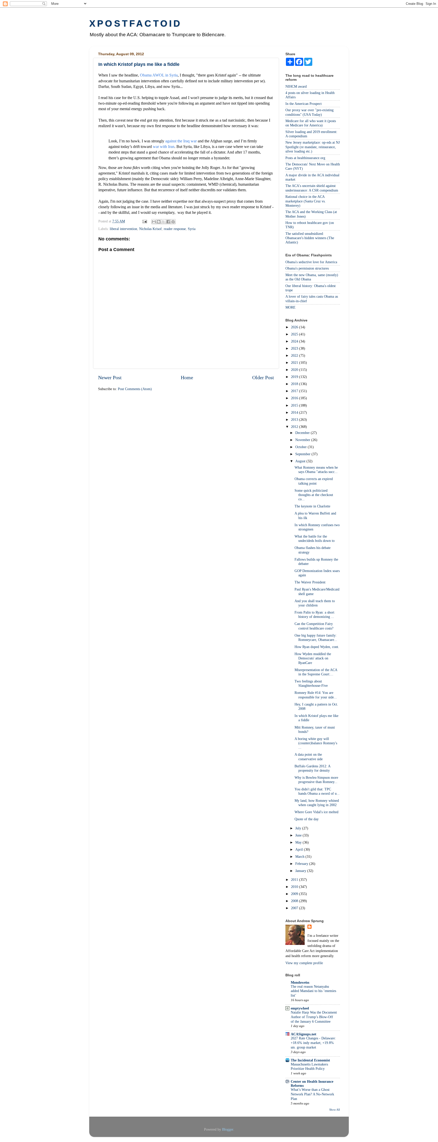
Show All (334, 1109)
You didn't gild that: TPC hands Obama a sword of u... (317, 791)
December (303, 433)
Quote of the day (307, 819)
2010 (295, 887)
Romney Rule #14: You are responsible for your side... (316, 695)
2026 (295, 327)
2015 (295, 405)
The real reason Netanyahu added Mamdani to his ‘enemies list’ (313, 991)
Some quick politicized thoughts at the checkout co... (314, 494)
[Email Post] (144, 221)
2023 (295, 348)
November (303, 440)
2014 (295, 412)
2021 (295, 362)
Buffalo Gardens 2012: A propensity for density (312, 768)
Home (187, 377)
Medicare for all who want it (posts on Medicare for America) (310, 123)
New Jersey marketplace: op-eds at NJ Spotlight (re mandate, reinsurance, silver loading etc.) (312, 146)
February (302, 864)
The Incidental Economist (310, 1060)
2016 (295, 398)
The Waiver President (310, 582)
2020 (295, 370)
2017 (295, 391)
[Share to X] (163, 221)
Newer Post (110, 377)
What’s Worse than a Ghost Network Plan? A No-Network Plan (312, 1094)
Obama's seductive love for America (311, 262)
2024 (295, 341)
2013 (295, 419)
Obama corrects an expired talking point (314, 481)
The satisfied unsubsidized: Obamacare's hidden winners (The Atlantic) (309, 238)
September (303, 454)
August (300, 461)
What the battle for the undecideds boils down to (315, 538)
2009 (295, 894)
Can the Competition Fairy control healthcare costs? (314, 626)
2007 (295, 908)
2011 (295, 880)
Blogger (227, 1129)
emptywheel (300, 1008)
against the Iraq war (181, 141)
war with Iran (163, 146)
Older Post (263, 377)
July (298, 828)
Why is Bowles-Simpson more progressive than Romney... (316, 779)
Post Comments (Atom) (135, 389)
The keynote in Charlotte (312, 506)
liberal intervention (123, 229)
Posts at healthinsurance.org (305, 158)
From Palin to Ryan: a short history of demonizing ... (314, 614)
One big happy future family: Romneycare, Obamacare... (316, 637)
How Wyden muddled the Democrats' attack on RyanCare (313, 658)
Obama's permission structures (307, 268)
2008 (295, 901)
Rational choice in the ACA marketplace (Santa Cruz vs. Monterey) (305, 201)
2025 (295, 334)
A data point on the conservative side (309, 756)
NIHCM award (296, 86)
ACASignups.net (303, 1034)
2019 (295, 377)
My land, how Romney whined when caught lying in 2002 (317, 802)
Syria (191, 229)
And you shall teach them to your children (315, 603)
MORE (290, 307)
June (299, 835)
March (300, 856)
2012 (295, 427)
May (299, 842)
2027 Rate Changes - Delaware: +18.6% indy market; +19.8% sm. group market (313, 1042)
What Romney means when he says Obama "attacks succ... (316, 469)
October (301, 447)
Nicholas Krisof (150, 229)
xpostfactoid (135, 23)
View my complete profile (304, 963)
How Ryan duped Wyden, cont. (317, 647)
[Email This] (153, 221)
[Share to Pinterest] (173, 221)
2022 (295, 355)
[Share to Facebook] (168, 221)
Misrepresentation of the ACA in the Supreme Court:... (316, 672)
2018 (295, 384)
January (301, 871)
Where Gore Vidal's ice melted (316, 812)
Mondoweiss (300, 982)
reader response (175, 229)
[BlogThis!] (158, 221)
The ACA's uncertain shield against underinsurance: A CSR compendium (311, 188)
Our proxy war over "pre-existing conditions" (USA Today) (309, 112)
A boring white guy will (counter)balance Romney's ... (316, 743)
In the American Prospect (303, 104)
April (299, 849)
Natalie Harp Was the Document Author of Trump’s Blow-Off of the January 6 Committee (314, 1017)
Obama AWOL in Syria (159, 75)
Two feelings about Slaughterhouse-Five (311, 683)
